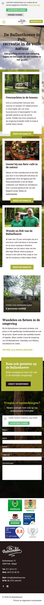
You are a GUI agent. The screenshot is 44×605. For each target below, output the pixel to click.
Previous (7, 293)
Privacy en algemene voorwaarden (27, 600)
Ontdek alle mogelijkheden (17, 349)
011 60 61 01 (11, 569)
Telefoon (6, 455)
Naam (5, 430)
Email (5, 446)
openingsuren (11, 194)
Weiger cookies (15, 15)
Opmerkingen (8, 463)
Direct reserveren (18, 384)
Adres (4, 438)
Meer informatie (34, 5)
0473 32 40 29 (13, 572)
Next (37, 293)
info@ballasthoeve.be (16, 578)
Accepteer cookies (16, 10)
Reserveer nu (36, 21)
